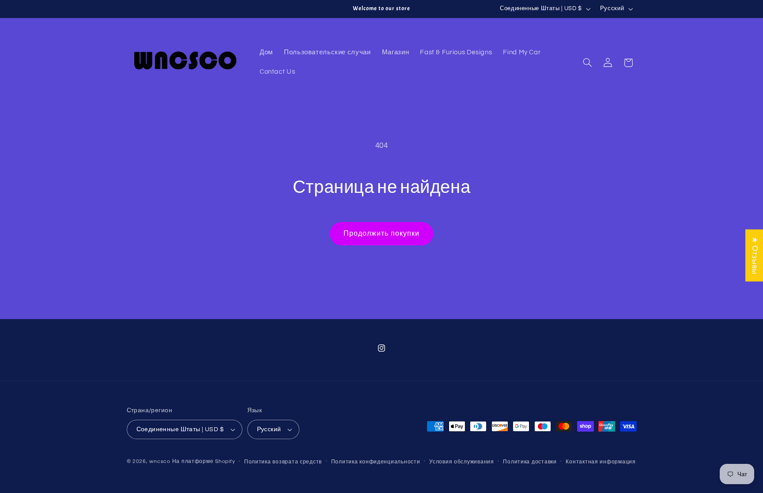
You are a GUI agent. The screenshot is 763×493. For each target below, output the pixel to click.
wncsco (159, 461)
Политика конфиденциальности (375, 461)
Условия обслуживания (461, 461)
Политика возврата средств (283, 461)
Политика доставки (530, 461)
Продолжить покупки (381, 233)
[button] (587, 63)
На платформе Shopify (203, 461)
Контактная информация (600, 461)
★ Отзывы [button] (755, 255)
